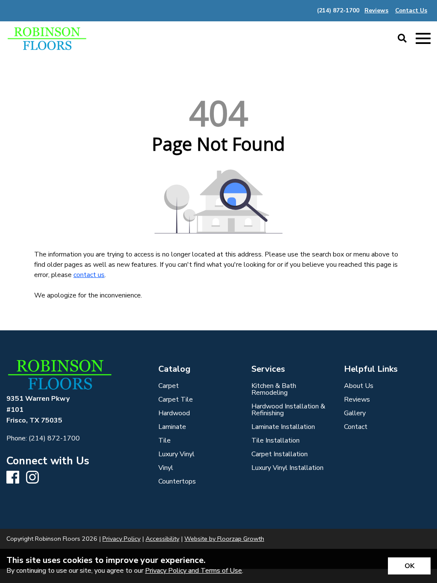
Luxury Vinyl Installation (287, 467)
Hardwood (174, 413)
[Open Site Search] (402, 39)
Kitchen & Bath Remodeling (273, 389)
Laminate (172, 426)
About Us (358, 385)
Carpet (168, 385)
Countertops (177, 481)
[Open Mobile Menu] (423, 38)
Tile (164, 440)
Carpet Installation (279, 454)
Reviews (357, 399)
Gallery (355, 413)
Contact (355, 426)
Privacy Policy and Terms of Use (193, 570)
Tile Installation (275, 440)
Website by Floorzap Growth (224, 538)
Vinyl (165, 467)
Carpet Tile (175, 399)
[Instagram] (32, 478)
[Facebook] (12, 478)
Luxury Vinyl (176, 454)
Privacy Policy (121, 538)
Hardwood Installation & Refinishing (288, 410)
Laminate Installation (283, 426)
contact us (89, 275)
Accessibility (162, 538)
